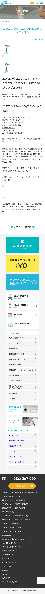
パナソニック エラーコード (18, 462)
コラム (4, 574)
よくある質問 (13, 393)
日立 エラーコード (15, 451)
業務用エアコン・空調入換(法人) (13, 508)
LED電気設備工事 (15, 381)
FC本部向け (6, 558)
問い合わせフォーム (9, 562)
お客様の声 (6, 578)
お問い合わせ (22, 486)
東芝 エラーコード (15, 456)
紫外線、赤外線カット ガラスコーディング (17, 539)
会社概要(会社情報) (9, 543)
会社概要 (12, 399)
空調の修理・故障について (18, 364)
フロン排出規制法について (11, 547)
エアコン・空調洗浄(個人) (11, 523)
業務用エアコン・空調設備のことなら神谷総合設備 (19, 492)
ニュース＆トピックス (9, 582)
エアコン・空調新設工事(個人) (12, 527)
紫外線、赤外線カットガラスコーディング (16, 387)
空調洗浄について (15, 348)
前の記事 (17, 227)
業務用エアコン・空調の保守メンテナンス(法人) (18, 519)
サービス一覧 (13, 343)
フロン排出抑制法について (18, 375)
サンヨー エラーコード (16, 467)
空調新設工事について (16, 354)
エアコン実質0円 (8, 512)
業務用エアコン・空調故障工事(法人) (15, 516)
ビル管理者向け (7, 555)
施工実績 (5, 570)
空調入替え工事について (17, 359)
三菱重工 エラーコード (16, 446)
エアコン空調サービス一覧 (11, 496)
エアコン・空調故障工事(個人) (12, 531)
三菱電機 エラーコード (16, 440)
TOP (3, 22)
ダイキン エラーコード (16, 435)
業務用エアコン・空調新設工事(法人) (15, 504)
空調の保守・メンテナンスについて (21, 370)
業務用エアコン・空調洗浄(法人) (13, 500)
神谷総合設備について (16, 338)
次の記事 (28, 227)
